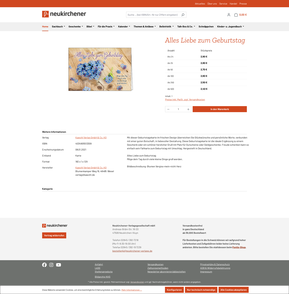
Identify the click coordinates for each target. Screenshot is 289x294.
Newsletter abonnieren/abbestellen (167, 271)
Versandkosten (155, 264)
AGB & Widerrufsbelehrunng (215, 267)
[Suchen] (182, 15)
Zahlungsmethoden (158, 267)
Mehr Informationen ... (131, 290)
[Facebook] (45, 264)
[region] (100, 69)
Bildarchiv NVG (102, 276)
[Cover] (100, 69)
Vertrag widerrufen (54, 235)
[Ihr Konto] (228, 15)
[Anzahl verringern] (168, 109)
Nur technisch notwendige (201, 289)
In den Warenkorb (220, 109)
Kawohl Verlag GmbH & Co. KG (91, 137)
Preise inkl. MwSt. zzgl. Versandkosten (185, 99)
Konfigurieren (174, 289)
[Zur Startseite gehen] (64, 14)
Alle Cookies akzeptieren (234, 289)
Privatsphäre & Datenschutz (215, 264)
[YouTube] (59, 264)
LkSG (97, 267)
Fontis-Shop (239, 247)
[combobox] (152, 15)
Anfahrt (99, 264)
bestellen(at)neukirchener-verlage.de (132, 250)
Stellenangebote (104, 271)
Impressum (206, 271)
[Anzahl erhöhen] (188, 109)
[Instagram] (52, 264)
